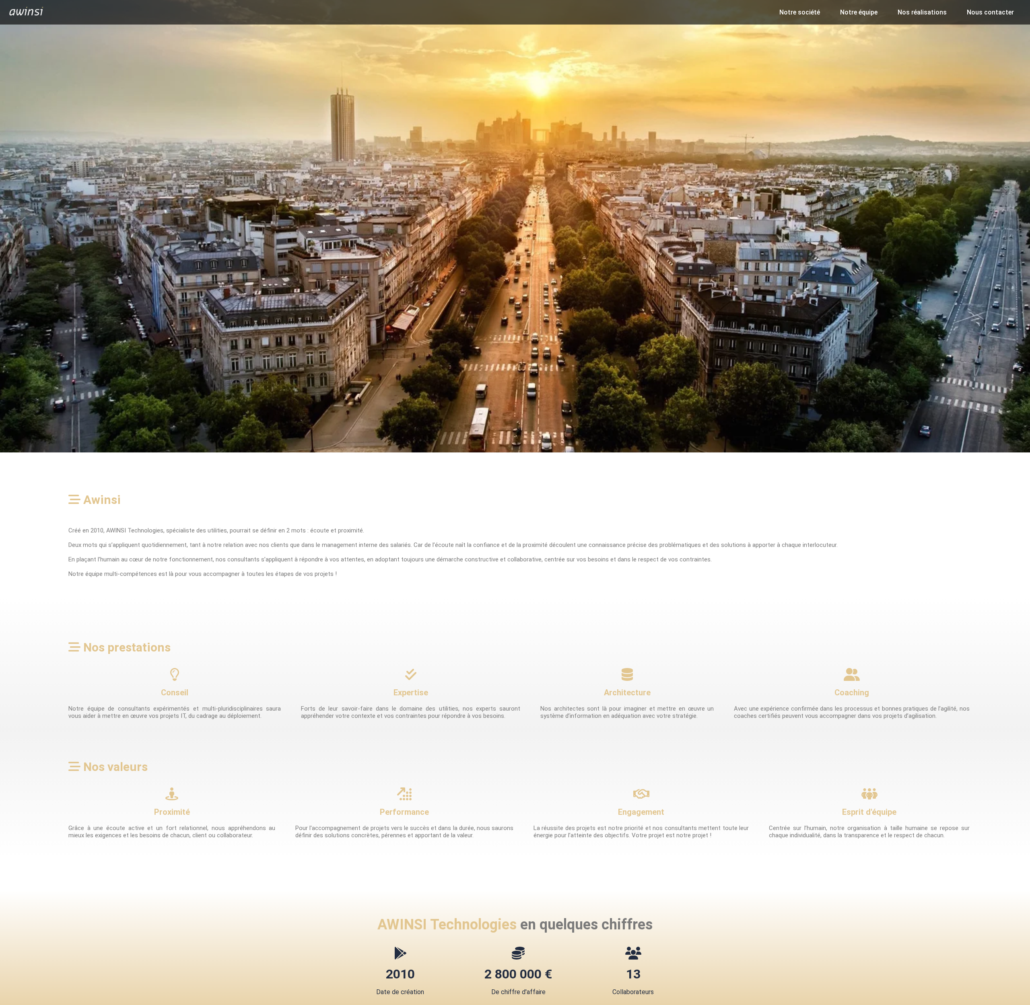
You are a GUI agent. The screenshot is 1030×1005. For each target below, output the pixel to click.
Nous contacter (990, 12)
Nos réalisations (922, 12)
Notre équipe (859, 12)
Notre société (799, 12)
